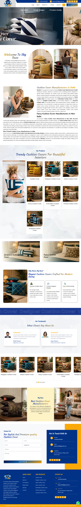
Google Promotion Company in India (67, 505)
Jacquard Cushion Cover (41, 492)
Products (44, 5)
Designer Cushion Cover (41, 480)
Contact (59, 5)
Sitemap (52, 5)
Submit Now (22, 462)
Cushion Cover (39, 477)
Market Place (25, 485)
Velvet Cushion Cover (40, 482)
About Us (25, 480)
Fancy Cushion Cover (40, 485)
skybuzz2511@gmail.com (58, 1)
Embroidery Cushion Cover (41, 487)
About (38, 5)
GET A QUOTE (71, 5)
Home (33, 5)
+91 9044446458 (43, 1)
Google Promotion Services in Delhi (50, 505)
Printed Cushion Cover (40, 490)
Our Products (25, 482)
